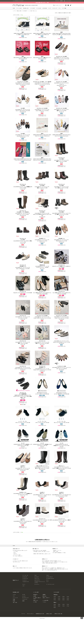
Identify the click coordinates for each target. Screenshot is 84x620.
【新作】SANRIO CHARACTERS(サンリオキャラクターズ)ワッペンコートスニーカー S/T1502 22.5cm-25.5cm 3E (23, 159)
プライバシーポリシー (30, 613)
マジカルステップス (26, 581)
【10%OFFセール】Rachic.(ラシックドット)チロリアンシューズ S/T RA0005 (23, 292)
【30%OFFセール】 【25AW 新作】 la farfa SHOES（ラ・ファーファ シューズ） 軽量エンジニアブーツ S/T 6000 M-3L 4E (42, 186)
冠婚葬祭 (44, 594)
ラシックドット (36, 584)
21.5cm (59, 596)
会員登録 (61, 0)
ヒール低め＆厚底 (45, 600)
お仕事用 (34, 596)
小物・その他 (15, 602)
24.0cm (63, 598)
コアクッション (36, 578)
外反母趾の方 (35, 594)
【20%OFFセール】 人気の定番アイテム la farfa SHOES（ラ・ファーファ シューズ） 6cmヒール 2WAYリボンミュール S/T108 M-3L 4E (22, 267)
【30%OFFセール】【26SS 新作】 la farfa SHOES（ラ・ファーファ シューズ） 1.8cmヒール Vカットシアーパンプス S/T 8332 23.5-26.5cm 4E (61, 58)
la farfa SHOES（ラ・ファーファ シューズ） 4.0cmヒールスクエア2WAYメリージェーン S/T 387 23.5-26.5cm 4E (61, 342)
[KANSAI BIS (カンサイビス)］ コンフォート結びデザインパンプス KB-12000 (61, 393)
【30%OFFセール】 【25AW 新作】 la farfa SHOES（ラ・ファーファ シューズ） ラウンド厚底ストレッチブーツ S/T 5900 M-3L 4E (61, 186)
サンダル (23, 594)
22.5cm (68, 596)
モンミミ (24, 584)
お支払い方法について (16, 548)
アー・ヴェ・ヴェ (25, 575)
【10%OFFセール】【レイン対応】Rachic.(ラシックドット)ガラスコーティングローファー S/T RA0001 (61, 292)
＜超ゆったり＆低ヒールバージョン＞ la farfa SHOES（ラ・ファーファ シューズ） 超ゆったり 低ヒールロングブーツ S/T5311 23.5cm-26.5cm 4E (42, 467)
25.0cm (55, 599)
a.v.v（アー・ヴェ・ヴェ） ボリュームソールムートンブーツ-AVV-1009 (23, 422)
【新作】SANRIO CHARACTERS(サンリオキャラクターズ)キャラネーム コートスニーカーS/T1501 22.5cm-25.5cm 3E (42, 159)
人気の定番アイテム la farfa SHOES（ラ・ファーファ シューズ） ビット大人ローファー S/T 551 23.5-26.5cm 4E (42, 240)
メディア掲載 (64, 8)
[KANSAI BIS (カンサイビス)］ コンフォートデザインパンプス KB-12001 (42, 393)
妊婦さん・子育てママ (46, 597)
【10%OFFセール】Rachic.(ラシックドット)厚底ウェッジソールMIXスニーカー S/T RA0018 (61, 266)
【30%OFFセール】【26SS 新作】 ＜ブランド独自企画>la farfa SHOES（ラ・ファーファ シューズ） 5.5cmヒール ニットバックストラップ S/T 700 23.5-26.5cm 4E (42, 83)
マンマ (47, 581)
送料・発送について (36, 548)
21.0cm (55, 596)
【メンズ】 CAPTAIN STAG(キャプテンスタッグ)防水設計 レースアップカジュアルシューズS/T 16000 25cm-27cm (23, 445)
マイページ (57, 0)
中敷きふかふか (35, 600)
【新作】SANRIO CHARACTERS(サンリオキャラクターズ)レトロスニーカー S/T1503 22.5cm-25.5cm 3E (61, 134)
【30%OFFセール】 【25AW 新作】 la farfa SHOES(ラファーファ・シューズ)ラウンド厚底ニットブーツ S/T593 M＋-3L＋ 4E (23, 241)
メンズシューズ (54, 8)
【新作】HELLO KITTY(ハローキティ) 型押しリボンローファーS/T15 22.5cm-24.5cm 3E (23, 57)
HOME (14, 8)
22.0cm (63, 596)
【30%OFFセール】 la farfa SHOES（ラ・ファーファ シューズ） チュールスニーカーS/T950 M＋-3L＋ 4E (22, 317)
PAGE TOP (81, 617)
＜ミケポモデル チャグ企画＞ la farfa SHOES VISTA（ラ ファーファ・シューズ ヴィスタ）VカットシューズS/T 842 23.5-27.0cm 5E (61, 368)
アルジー (47, 575)
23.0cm (55, 598)
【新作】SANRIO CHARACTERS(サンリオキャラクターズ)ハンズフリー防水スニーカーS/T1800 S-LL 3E (42, 33)
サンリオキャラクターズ (50, 578)
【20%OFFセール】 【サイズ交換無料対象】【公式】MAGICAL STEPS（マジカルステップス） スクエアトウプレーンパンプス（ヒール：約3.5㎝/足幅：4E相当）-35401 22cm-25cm (22, 395)
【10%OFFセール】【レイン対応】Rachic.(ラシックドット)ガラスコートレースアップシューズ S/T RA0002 (42, 292)
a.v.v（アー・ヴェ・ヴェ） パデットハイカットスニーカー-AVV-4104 (42, 422)
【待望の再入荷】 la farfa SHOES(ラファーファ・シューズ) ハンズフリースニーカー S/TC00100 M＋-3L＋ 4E (42, 267)
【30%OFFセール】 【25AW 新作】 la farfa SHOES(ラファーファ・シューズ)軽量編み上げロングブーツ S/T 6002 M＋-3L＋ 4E (23, 186)
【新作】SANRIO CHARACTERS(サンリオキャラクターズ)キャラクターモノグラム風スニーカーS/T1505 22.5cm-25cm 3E (61, 34)
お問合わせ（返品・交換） (58, 613)
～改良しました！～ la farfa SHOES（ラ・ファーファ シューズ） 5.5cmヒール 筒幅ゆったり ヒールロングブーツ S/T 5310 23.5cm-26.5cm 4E (61, 467)
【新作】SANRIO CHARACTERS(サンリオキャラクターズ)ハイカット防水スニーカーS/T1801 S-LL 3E (23, 33)
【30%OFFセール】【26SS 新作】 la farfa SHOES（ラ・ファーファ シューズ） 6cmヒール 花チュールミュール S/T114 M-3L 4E (42, 110)
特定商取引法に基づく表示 (40, 613)
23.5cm (59, 598)
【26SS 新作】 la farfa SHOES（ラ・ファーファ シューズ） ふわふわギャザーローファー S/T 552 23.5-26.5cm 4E (22, 135)
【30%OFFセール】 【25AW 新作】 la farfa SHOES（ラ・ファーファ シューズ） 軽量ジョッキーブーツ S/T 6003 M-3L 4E (61, 160)
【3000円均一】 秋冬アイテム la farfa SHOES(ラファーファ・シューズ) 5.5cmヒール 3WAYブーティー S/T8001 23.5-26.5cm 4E (42, 495)
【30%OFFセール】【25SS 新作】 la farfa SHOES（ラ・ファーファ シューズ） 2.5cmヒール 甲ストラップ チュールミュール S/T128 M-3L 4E (42, 317)
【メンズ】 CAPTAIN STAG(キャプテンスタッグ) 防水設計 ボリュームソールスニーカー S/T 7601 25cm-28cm (61, 445)
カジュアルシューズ (25, 597)
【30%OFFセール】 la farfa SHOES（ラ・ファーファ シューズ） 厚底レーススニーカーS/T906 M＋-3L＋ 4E (22, 343)
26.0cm (63, 599)
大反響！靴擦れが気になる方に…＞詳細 (42, 2)
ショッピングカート (68, 0)
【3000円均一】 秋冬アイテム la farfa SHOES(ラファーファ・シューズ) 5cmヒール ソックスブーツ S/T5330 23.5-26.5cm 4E (23, 521)
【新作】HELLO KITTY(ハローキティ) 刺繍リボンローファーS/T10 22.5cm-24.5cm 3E (42, 57)
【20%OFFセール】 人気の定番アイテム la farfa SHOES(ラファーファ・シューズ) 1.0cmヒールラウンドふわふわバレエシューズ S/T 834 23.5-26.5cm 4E (42, 368)
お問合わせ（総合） (49, 613)
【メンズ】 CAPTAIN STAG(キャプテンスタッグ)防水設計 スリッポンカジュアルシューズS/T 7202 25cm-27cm (42, 445)
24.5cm (68, 598)
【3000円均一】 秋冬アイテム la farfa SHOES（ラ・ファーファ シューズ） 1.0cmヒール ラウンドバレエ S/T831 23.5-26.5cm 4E (22, 468)
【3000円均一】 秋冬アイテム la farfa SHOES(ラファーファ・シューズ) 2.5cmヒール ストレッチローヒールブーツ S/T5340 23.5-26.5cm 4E (61, 495)
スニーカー (24, 596)
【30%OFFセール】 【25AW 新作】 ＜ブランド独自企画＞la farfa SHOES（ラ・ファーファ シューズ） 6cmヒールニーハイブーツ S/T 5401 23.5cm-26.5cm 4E (22, 213)
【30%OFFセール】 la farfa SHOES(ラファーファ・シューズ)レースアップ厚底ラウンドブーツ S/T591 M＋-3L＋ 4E (42, 520)
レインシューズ (15, 597)
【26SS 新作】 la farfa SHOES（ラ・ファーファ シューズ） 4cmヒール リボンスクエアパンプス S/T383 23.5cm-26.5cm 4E (22, 110)
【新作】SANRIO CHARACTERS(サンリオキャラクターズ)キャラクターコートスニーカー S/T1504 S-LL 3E (42, 134)
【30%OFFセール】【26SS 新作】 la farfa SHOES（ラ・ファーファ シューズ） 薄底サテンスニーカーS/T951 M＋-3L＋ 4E (61, 110)
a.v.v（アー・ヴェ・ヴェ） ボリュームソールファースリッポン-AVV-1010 (61, 422)
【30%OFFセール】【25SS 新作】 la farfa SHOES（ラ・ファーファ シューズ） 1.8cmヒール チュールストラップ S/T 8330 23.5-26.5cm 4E (61, 317)
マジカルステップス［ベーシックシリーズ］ (39, 582)
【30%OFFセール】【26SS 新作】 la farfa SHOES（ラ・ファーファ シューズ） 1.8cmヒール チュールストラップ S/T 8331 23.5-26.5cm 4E (22, 83)
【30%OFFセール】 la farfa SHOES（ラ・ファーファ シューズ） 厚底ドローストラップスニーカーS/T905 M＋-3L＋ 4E (42, 343)
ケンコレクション (25, 578)
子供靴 (14, 599)
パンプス (49, 8)
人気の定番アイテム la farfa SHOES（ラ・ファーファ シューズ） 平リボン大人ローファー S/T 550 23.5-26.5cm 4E (61, 240)
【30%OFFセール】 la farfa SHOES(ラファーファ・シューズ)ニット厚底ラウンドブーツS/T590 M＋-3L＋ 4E (61, 520)
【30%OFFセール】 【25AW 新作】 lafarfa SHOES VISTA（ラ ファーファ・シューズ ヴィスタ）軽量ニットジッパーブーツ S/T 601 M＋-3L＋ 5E (61, 213)
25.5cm (59, 599)
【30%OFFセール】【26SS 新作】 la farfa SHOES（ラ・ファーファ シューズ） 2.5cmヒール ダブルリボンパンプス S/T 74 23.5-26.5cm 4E (61, 84)
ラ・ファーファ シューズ (50, 584)
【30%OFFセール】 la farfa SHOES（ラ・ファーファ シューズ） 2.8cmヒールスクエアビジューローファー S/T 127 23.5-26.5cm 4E (23, 368)
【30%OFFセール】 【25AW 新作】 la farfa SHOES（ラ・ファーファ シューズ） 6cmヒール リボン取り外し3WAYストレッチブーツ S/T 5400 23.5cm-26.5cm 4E (42, 213)
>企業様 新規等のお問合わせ (42, 539)
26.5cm (68, 599)
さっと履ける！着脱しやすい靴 (37, 598)
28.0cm (55, 607)
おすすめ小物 (45, 8)
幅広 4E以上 (44, 596)
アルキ (35, 575)
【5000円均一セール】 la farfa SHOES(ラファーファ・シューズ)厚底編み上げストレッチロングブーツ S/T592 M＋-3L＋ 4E (23, 494)
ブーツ (14, 596)
